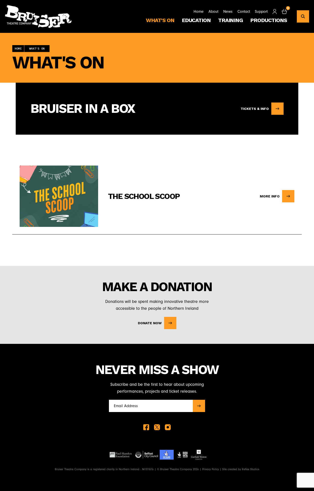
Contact (243, 11)
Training (230, 20)
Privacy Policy (210, 469)
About (213, 11)
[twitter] (157, 427)
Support (261, 11)
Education (196, 20)
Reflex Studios (250, 469)
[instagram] (168, 427)
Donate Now (150, 323)
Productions (268, 20)
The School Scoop (144, 196)
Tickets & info (255, 109)
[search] (303, 16)
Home (199, 11)
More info (270, 196)
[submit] (199, 406)
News (228, 11)
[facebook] (146, 427)
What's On (160, 20)
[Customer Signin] (275, 11)
